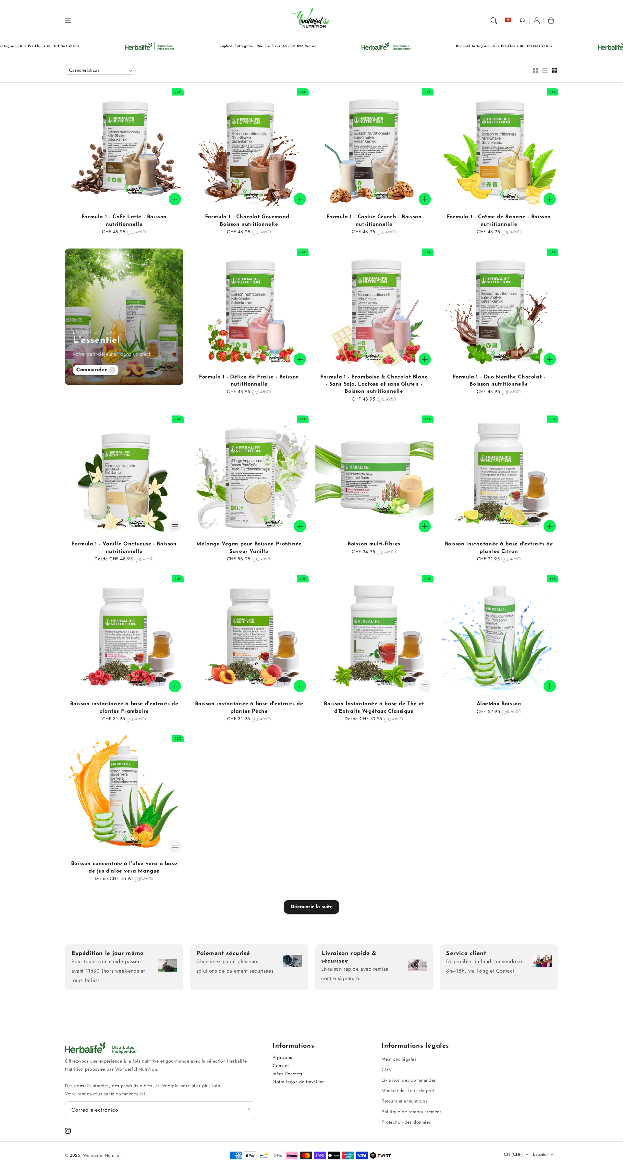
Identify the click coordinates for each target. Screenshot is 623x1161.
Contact (280, 1065)
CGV (387, 1069)
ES (522, 20)
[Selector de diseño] (535, 71)
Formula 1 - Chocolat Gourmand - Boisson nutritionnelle (249, 220)
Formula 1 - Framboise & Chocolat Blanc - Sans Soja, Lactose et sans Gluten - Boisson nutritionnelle (374, 384)
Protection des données (406, 1122)
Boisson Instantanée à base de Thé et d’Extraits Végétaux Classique (374, 707)
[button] (68, 20)
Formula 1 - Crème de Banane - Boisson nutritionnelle (499, 220)
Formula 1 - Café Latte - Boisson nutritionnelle (124, 220)
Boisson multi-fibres (374, 544)
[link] (85, 46)
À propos (282, 1057)
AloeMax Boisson (499, 704)
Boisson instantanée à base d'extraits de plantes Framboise (124, 707)
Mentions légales (399, 1059)
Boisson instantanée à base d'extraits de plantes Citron (499, 548)
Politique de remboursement (411, 1111)
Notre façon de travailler (298, 1081)
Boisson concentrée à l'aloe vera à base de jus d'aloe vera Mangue (124, 867)
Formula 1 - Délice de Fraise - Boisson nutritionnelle (249, 381)
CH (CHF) (513, 1154)
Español (540, 1154)
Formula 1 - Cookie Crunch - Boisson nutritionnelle (374, 220)
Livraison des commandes (409, 1080)
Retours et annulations (404, 1101)
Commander (91, 369)
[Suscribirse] (249, 1110)
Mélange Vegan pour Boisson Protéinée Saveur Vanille (249, 548)
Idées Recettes (287, 1073)
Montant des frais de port (408, 1090)
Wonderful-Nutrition (102, 1155)
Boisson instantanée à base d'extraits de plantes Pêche (249, 707)
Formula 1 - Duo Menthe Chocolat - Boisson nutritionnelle (499, 381)
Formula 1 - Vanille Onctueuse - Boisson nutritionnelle (124, 548)
